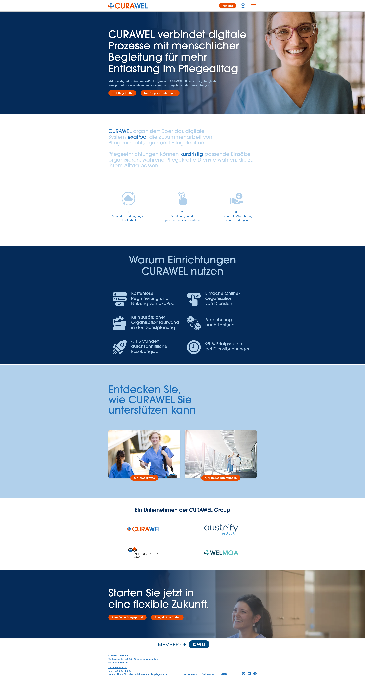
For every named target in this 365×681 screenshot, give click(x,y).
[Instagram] (243, 673)
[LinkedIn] (249, 673)
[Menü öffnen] (253, 5)
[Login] (243, 5)
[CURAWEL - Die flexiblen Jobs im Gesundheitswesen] (128, 6)
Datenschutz (209, 674)
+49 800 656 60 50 (117, 667)
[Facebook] (255, 673)
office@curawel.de (118, 662)
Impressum (190, 674)
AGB (224, 674)
